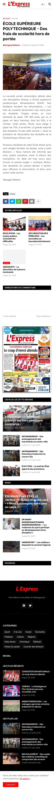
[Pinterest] (25, 201)
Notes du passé (12, 646)
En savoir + (25, 778)
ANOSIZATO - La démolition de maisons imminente (14, 269)
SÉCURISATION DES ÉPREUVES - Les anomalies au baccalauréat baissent (39, 237)
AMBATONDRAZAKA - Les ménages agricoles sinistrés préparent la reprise (36, 704)
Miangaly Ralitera (11, 45)
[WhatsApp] (19, 201)
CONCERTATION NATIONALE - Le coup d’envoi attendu (36, 672)
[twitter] (30, 605)
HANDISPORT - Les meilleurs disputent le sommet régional (36, 543)
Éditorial (37, 641)
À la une (17, 632)
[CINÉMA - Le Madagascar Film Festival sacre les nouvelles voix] (11, 690)
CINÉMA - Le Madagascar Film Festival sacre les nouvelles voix (34, 689)
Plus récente (10, 316)
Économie (39, 632)
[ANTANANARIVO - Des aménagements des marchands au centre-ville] (11, 440)
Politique (9, 637)
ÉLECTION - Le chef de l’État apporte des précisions (35, 467)
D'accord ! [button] (10, 784)
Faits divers (10, 641)
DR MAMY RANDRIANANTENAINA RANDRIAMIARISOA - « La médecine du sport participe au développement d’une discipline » (35, 526)
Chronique (24, 641)
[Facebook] (6, 201)
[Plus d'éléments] (38, 201)
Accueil (6, 18)
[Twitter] (12, 201)
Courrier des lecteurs (33, 646)
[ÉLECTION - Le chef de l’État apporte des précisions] (11, 470)
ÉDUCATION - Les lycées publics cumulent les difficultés (11, 237)
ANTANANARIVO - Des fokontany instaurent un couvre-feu (34, 454)
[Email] (32, 201)
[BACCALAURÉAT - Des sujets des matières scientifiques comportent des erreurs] (11, 758)
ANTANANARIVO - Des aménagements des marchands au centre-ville (35, 439)
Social (15, 18)
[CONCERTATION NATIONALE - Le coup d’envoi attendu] (11, 676)
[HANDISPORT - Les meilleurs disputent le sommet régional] (11, 546)
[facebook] (23, 605)
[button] (4, 4)
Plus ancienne (43, 316)
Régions (31, 637)
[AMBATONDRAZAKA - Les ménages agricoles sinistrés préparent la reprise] (11, 705)
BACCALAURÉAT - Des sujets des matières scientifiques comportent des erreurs (36, 756)
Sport (7, 632)
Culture (20, 637)
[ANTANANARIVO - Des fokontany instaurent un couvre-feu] (11, 455)
